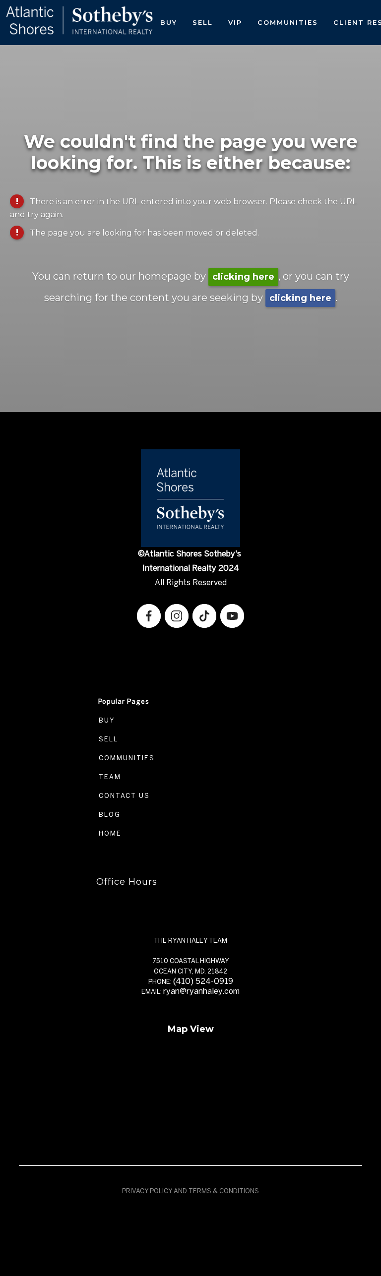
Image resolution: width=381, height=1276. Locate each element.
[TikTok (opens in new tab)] (204, 616)
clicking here (243, 276)
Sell (202, 22)
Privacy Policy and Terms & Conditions (190, 1191)
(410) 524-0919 (203, 981)
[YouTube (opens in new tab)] (232, 616)
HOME (109, 833)
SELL (107, 739)
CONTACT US (123, 795)
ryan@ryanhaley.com (201, 991)
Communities (287, 22)
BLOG (108, 814)
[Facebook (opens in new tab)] (149, 616)
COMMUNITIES (125, 758)
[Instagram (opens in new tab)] (177, 616)
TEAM (108, 777)
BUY (105, 720)
